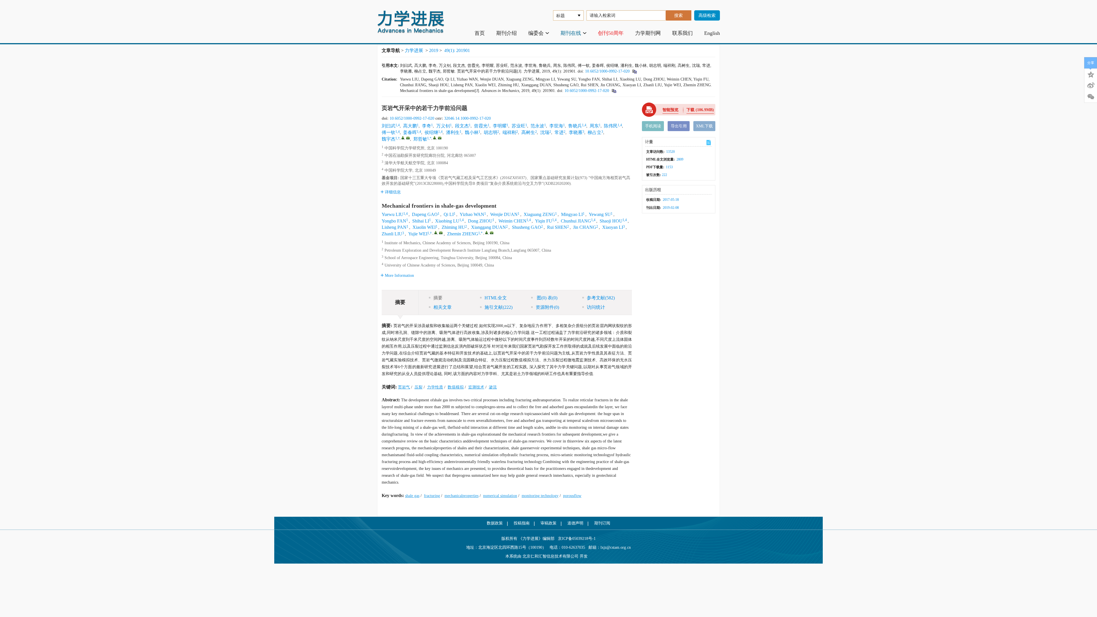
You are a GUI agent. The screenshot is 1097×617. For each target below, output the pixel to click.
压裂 (419, 387)
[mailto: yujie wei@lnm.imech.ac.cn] (441, 232)
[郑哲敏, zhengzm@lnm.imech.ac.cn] (434, 137)
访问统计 (596, 307)
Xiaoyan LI (612, 227)
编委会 (536, 33)
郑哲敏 (420, 139)
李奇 (426, 125)
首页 (480, 33)
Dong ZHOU (480, 221)
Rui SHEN (557, 227)
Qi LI (449, 214)
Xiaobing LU (447, 221)
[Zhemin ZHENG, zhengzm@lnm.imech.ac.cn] (486, 232)
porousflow (572, 496)
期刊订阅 (602, 523)
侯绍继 (431, 132)
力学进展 (414, 50)
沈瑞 (544, 132)
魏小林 (472, 132)
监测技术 (476, 387)
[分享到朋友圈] (1090, 96)
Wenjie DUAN (504, 214)
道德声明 (575, 523)
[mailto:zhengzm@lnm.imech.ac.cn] (440, 138)
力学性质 (435, 387)
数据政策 (495, 523)
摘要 (438, 297)
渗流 (493, 387)
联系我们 (682, 33)
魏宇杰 (388, 139)
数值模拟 (456, 387)
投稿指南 (522, 523)
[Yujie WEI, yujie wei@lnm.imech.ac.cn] (435, 232)
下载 (700, 110)
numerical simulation (500, 496)
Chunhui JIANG (576, 221)
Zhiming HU (453, 227)
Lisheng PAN (394, 227)
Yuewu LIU (392, 214)
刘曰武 (388, 125)
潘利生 (453, 132)
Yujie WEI (417, 233)
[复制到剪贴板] (634, 71)
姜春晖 (410, 132)
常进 (559, 132)
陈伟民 (611, 125)
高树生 (528, 132)
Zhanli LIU (392, 233)
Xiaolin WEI (424, 227)
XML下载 (704, 126)
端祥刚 (509, 132)
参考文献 (601, 297)
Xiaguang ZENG (539, 214)
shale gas (412, 496)
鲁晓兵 (575, 125)
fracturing (432, 496)
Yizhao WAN (472, 214)
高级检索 (707, 15)
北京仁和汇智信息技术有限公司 (550, 556)
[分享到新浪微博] (1090, 85)
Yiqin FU (543, 221)
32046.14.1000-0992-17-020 (467, 118)
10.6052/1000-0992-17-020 (607, 71)
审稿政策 (548, 523)
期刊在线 (570, 33)
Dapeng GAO (425, 214)
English (712, 33)
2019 (433, 50)
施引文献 (499, 307)
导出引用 (679, 126)
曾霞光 (481, 125)
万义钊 (443, 125)
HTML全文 (496, 297)
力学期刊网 (648, 33)
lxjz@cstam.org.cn (615, 547)
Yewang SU (600, 214)
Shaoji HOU (611, 221)
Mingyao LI (572, 214)
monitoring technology (540, 496)
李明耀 (500, 125)
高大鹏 (410, 125)
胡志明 (490, 132)
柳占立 (594, 132)
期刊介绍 (506, 33)
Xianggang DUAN (488, 227)
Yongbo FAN (394, 221)
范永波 (537, 125)
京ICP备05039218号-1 (575, 538)
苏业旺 (518, 125)
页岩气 (404, 387)
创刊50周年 (611, 33)
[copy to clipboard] (613, 91)
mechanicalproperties (462, 496)
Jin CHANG (584, 227)
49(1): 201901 (457, 50)
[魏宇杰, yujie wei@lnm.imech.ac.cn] (402, 137)
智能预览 (670, 110)
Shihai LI (420, 221)
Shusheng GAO (526, 227)
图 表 (546, 297)
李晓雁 (575, 132)
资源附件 (547, 307)
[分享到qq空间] (1090, 74)
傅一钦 (388, 132)
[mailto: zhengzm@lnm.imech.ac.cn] (492, 232)
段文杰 (462, 125)
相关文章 (442, 307)
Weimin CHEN (513, 221)
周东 (594, 125)
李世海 (556, 125)
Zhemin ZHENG (462, 233)
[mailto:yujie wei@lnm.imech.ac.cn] (408, 138)
